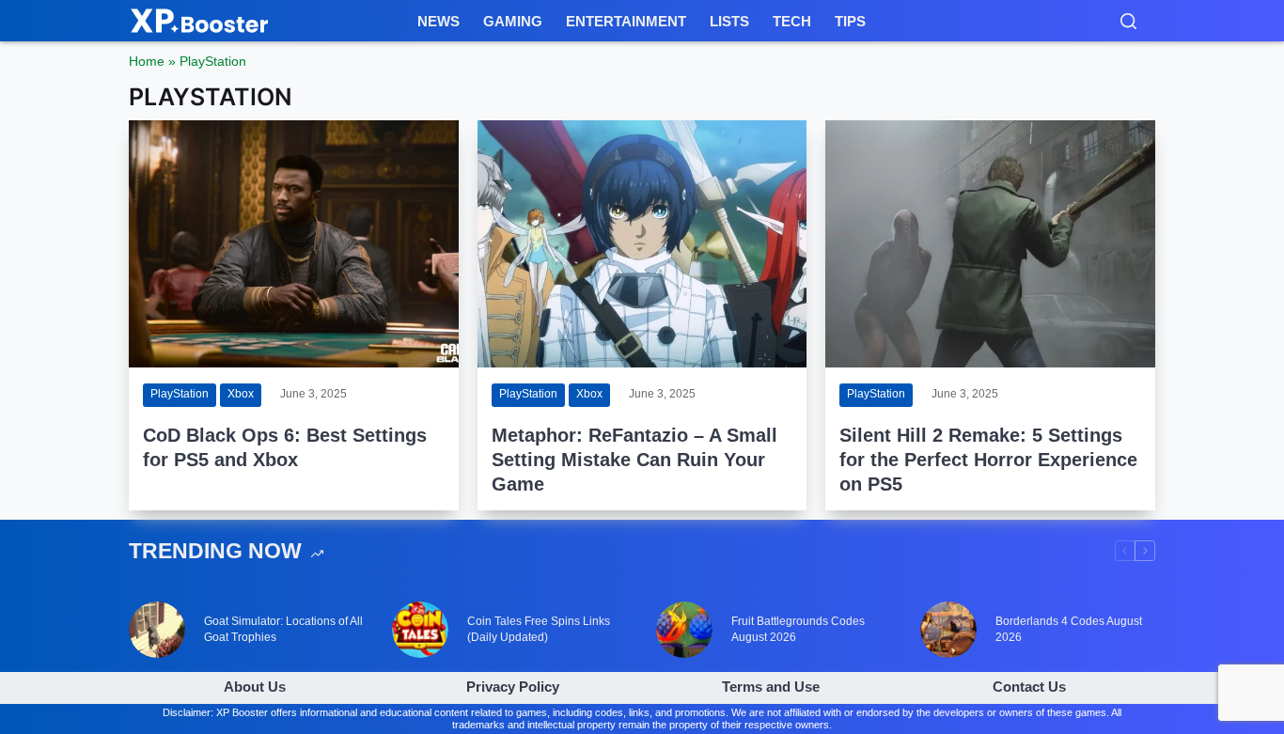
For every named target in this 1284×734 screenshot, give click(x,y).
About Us (255, 687)
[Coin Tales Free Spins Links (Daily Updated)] (420, 629)
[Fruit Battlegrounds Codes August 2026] (684, 629)
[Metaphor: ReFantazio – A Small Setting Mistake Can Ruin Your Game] (642, 243)
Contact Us (1029, 687)
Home (146, 61)
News (438, 21)
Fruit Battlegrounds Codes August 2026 (798, 629)
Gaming (512, 21)
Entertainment (626, 21)
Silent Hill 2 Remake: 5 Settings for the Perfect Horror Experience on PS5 (988, 459)
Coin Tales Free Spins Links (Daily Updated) (538, 629)
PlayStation (179, 393)
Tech (792, 21)
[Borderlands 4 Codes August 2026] (948, 629)
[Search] (1128, 21)
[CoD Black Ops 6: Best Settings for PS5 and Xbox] (294, 243)
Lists (729, 21)
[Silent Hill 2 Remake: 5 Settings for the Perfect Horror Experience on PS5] (990, 243)
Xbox (240, 393)
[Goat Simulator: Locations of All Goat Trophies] (157, 629)
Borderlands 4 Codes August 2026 (1068, 629)
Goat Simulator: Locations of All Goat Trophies (283, 629)
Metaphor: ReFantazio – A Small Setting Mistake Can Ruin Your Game (634, 459)
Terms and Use (771, 687)
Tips (850, 21)
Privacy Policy (512, 687)
